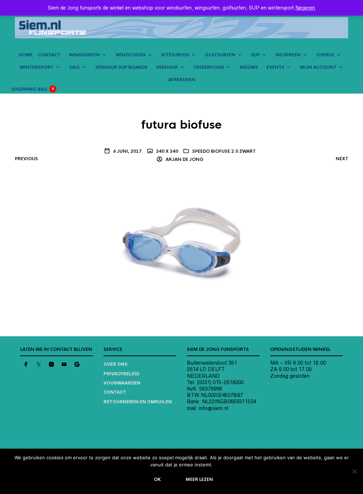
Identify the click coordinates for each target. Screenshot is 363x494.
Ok (157, 479)
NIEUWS (249, 67)
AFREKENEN (181, 80)
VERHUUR (167, 67)
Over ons (115, 364)
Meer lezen (199, 479)
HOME (25, 55)
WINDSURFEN (84, 55)
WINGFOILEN (131, 55)
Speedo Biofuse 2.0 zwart (224, 151)
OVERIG (325, 55)
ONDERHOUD (209, 67)
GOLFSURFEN (220, 55)
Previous (26, 159)
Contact (115, 392)
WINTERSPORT (36, 67)
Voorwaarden (122, 383)
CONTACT (49, 55)
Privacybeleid (121, 373)
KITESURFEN (175, 55)
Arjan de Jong (183, 159)
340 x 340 (166, 151)
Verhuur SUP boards (121, 67)
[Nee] (354, 471)
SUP (255, 55)
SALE (74, 67)
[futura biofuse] (181, 240)
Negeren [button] (305, 8)
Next (342, 159)
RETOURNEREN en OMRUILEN (138, 401)
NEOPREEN (288, 55)
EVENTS (275, 67)
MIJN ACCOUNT (318, 67)
